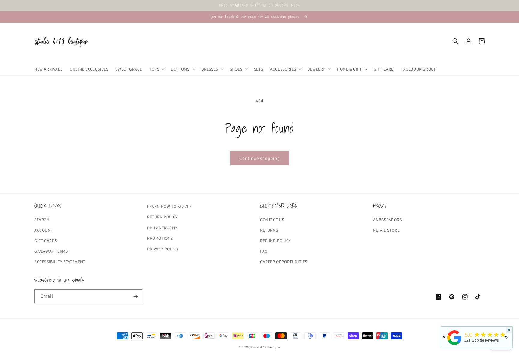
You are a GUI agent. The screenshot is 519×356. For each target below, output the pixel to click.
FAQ (264, 251)
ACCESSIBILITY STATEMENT (59, 261)
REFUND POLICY (275, 240)
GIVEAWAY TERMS (51, 251)
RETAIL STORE (386, 230)
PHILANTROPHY (162, 227)
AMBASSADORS (387, 219)
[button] (156, 69)
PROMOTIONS (160, 238)
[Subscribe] (135, 296)
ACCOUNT (43, 230)
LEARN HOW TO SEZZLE (169, 206)
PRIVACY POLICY (162, 248)
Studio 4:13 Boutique (265, 347)
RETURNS (269, 230)
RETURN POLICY (162, 217)
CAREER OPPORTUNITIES (283, 261)
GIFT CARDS (45, 240)
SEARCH (42, 219)
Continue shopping (259, 158)
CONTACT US (272, 219)
